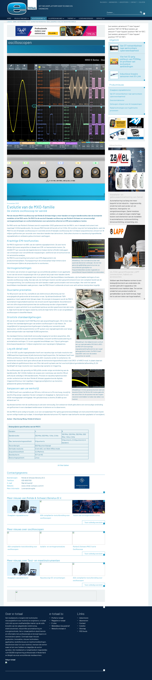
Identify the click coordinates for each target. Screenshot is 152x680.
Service (99, 18)
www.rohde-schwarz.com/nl (32, 486)
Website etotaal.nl (59, 628)
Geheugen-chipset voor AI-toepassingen (126, 104)
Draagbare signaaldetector (18, 515)
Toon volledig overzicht (93, 522)
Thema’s (70, 18)
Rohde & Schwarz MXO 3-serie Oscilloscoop (84, 547)
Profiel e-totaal (57, 618)
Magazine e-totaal (58, 620)
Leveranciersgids (86, 18)
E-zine (54, 623)
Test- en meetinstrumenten (36, 21)
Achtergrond (37, 18)
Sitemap (82, 628)
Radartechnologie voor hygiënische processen (124, 109)
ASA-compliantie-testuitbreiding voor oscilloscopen (55, 516)
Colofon (142, 2)
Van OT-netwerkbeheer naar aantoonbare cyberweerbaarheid (126, 95)
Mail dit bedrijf (26, 483)
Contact (134, 2)
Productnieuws (20, 18)
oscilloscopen (52, 21)
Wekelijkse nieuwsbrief (61, 626)
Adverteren (124, 2)
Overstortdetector (117, 100)
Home (9, 18)
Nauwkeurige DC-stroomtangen (52, 578)
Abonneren (113, 2)
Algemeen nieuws (55, 18)
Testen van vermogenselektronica (86, 515)
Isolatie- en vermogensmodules (52, 546)
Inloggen (103, 2)
